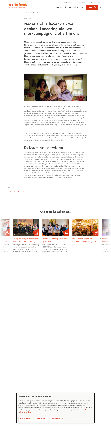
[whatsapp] (14, 191)
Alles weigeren (41, 419)
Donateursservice (68, 2)
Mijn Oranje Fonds (95, 2)
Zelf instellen (55, 419)
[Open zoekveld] (101, 7)
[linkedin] (18, 191)
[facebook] (10, 191)
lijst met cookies (25, 412)
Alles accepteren (25, 419)
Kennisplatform (81, 2)
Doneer (90, 7)
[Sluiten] (91, 396)
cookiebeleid (85, 410)
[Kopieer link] (23, 191)
